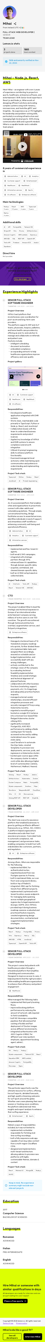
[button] (25, 376)
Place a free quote (13, 1301)
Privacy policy (21, 1323)
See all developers (12, 1336)
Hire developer (21, 279)
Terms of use (8, 1323)
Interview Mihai (32, 1336)
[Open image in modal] (25, 376)
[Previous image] (12, 376)
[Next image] (38, 376)
